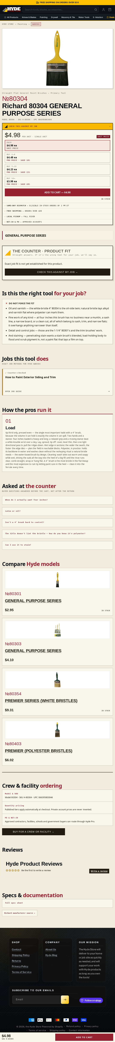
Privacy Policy (20, 966)
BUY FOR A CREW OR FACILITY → (33, 831)
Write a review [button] (99, 871)
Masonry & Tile (68, 17)
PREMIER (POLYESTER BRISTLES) (38, 750)
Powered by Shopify (52, 1026)
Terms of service (37, 1030)
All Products (12, 17)
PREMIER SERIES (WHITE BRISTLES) (41, 700)
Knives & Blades (29, 17)
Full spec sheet (14, 903)
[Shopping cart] (110, 9)
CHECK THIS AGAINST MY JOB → (57, 272)
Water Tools (83, 17)
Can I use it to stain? (18, 545)
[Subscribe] (65, 999)
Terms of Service (21, 972)
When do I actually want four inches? (26, 500)
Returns (16, 960)
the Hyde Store (34, 1026)
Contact (16, 949)
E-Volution (98, 17)
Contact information (79, 1030)
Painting (43, 17)
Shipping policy (57, 1030)
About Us (50, 949)
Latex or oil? (13, 511)
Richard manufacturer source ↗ (19, 913)
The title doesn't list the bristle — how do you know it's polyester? (45, 534)
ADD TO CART (84, 1037)
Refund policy (73, 1026)
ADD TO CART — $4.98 (57, 192)
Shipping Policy (21, 955)
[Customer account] (103, 9)
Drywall (54, 17)
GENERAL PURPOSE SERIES (33, 600)
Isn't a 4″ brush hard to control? (24, 522)
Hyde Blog (51, 955)
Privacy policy (91, 1026)
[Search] (95, 9)
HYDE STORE (8, 24)
